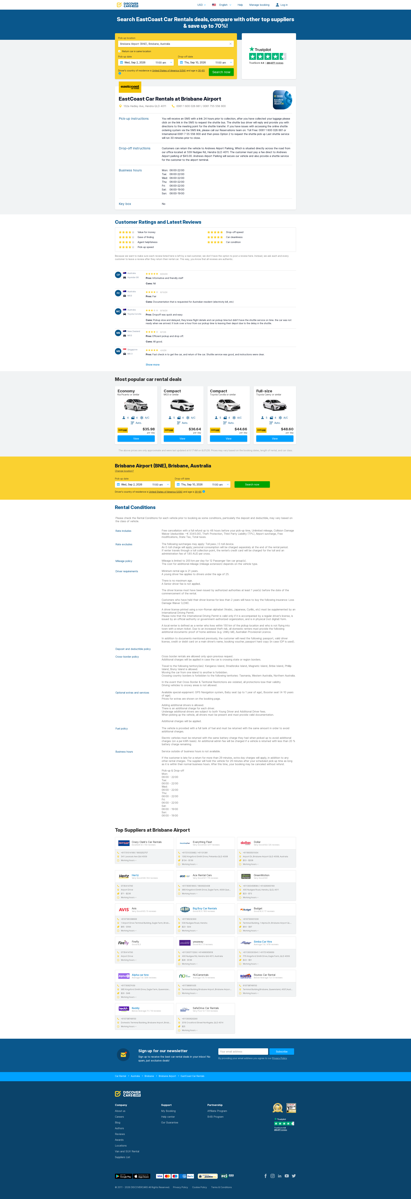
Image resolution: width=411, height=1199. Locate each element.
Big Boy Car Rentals (205, 908)
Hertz (135, 875)
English (223, 4)
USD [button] (200, 4)
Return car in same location (136, 51)
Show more (153, 364)
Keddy (136, 1008)
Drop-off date (185, 56)
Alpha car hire (140, 974)
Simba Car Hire (263, 941)
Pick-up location (126, 38)
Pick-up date (125, 56)
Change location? (124, 471)
